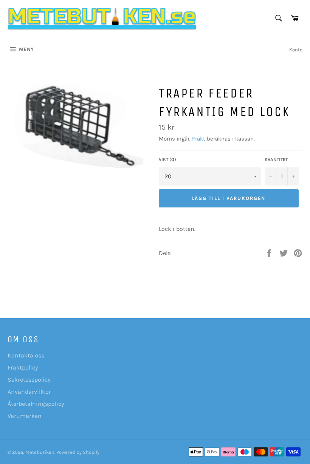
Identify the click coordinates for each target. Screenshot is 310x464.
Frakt (198, 138)
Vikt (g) (167, 159)
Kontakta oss (26, 355)
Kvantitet (276, 159)
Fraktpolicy (23, 367)
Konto (295, 50)
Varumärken (25, 415)
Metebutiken (39, 452)
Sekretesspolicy (29, 379)
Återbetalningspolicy (36, 403)
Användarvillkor (29, 391)
